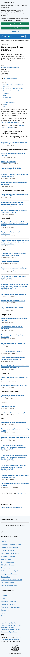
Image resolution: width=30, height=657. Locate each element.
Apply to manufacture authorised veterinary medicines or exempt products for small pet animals (14, 223)
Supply (4, 95)
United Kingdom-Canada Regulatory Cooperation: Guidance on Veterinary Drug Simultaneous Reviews (14, 447)
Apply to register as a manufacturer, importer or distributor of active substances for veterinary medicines (15, 242)
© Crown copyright (15, 653)
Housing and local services (9, 574)
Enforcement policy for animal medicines (13, 422)
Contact (19, 625)
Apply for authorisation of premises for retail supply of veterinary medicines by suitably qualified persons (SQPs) (14, 286)
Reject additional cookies (15, 28)
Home (2, 40)
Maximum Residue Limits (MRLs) (11, 168)
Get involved (5, 616)
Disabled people (6, 559)
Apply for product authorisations (10, 122)
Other (4, 106)
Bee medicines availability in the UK (12, 351)
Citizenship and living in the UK (10, 553)
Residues (5, 104)
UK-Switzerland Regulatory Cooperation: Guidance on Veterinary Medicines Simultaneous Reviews (13, 467)
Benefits (3, 541)
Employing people (6, 568)
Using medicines (7, 97)
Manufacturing (6, 93)
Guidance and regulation (8, 601)
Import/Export (6, 100)
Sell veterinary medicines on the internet (13, 294)
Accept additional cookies (15, 24)
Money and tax (5, 577)
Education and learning (8, 565)
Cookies (13, 623)
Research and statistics (8, 604)
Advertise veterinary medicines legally (13, 301)
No (24, 519)
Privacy (7, 623)
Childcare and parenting (8, 550)
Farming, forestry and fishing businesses (11, 507)
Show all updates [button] (22, 493)
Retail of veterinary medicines (10, 262)
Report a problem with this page (15, 525)
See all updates (14, 75)
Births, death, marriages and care (11, 544)
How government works (8, 613)
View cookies (15, 31)
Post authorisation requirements (11, 91)
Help (2, 623)
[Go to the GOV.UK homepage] (7, 36)
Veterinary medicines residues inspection (13, 413)
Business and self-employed (9, 547)
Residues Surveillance (8, 406)
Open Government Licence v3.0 (10, 639)
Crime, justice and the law (8, 556)
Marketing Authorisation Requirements (13, 88)
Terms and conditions (7, 627)
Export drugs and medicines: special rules (14, 385)
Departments (5, 595)
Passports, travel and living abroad (11, 580)
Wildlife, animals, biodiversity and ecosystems (17, 40)
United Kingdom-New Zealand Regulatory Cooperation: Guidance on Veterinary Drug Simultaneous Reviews (14, 457)
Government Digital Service (9, 632)
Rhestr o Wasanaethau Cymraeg (10, 629)
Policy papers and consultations (10, 607)
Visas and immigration (7, 583)
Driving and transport (7, 562)
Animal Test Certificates (8, 162)
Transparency (5, 610)
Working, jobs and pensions (9, 585)
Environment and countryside (9, 571)
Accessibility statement (8, 625)
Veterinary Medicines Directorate (10, 67)
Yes (17, 519)
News (3, 598)
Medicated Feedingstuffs (9, 102)
